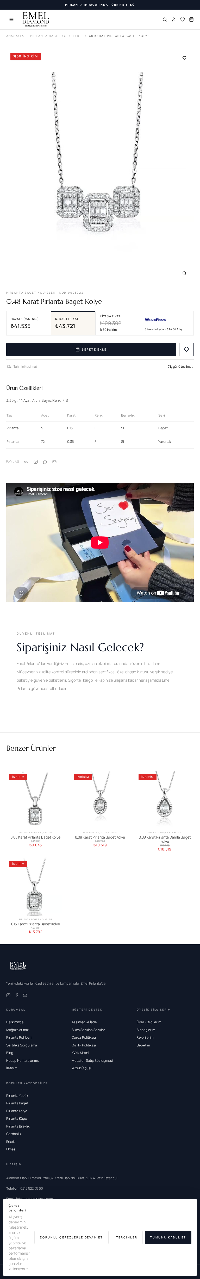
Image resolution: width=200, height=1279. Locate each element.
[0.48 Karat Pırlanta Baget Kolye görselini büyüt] (100, 165)
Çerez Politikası (84, 1037)
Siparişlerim (146, 1029)
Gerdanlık (13, 1133)
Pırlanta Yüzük (17, 1095)
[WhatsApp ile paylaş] (45, 461)
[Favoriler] (182, 19)
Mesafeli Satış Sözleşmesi (92, 1060)
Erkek (10, 1141)
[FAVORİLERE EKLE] (186, 349)
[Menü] (11, 19)
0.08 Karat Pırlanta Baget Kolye (35, 837)
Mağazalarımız (17, 1029)
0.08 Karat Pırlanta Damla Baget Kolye (165, 839)
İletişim (11, 1068)
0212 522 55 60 (24, 1188)
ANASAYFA (15, 36)
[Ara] (164, 19)
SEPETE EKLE (94, 349)
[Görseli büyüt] (184, 273)
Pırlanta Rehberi (19, 1037)
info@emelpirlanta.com (29, 1198)
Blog (9, 1052)
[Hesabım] (173, 19)
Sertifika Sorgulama (21, 1045)
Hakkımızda (14, 1022)
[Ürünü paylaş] (35, 461)
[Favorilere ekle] (184, 58)
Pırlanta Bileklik (17, 1126)
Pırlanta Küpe (16, 1118)
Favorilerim (145, 1037)
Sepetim (143, 1045)
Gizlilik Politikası (84, 1045)
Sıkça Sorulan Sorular (88, 1029)
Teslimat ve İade (84, 1022)
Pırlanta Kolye (16, 1111)
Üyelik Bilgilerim (149, 1022)
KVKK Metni (80, 1052)
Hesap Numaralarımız (23, 1060)
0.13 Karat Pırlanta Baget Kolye (35, 924)
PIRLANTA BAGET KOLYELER (55, 36)
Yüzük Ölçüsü (82, 1068)
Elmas (10, 1149)
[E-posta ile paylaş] (54, 461)
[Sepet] (191, 19)
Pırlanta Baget (17, 1103)
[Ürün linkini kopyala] (26, 461)
